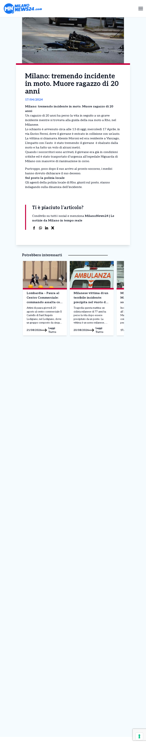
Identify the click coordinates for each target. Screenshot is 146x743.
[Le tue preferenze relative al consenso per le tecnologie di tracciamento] (139, 736)
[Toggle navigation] (140, 8)
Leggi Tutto (52, 330)
